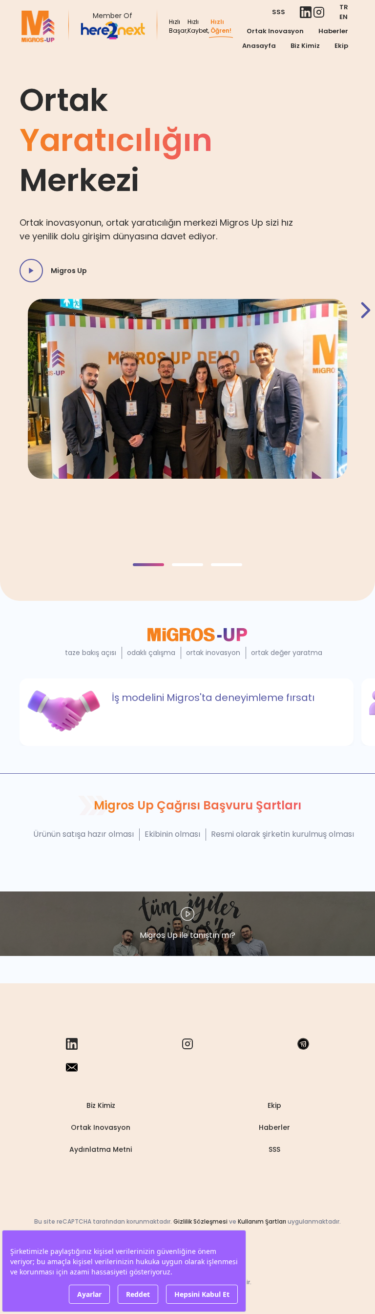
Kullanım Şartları (262, 1221)
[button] (148, 564)
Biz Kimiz (305, 45)
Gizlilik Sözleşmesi (200, 1221)
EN (343, 16)
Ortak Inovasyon (275, 31)
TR (343, 7)
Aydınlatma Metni (100, 1149)
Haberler (333, 31)
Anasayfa (259, 45)
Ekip (341, 45)
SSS (278, 12)
